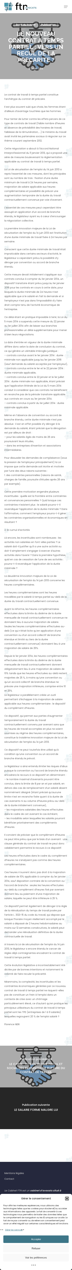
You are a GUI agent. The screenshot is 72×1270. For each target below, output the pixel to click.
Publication (48, 24)
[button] (67, 1198)
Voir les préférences (36, 1257)
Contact (9, 1179)
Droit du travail (25, 24)
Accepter (36, 1239)
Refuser (36, 1248)
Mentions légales (14, 1173)
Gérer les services (14, 1229)
